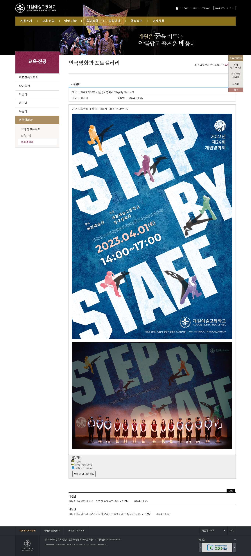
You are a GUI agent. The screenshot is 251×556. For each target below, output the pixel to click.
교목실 (235, 84)
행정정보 (136, 21)
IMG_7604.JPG (83, 464)
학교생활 (92, 21)
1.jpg (78, 461)
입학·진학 (70, 21)
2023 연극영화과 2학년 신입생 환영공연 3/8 (94, 501)
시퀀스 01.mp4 (83, 468)
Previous (200, 547)
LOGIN (185, 8)
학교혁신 (24, 86)
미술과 (23, 94)
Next (234, 547)
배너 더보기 (235, 539)
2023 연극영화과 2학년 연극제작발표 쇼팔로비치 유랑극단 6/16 (105, 513)
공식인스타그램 (235, 66)
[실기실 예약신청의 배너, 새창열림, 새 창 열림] (217, 547)
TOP (236, 90)
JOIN (195, 8)
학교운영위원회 (235, 76)
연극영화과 (216, 65)
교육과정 (26, 135)
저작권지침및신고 (52, 530)
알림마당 (114, 21)
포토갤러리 (27, 142)
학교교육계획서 (28, 77)
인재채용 (158, 21)
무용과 (23, 111)
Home (195, 65)
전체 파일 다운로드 (84, 473)
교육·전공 (48, 21)
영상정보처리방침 (76, 530)
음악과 (23, 103)
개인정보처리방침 (27, 530)
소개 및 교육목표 (30, 129)
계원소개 (26, 21)
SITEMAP (206, 8)
